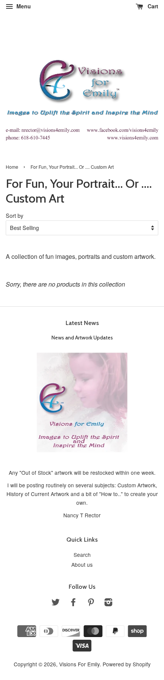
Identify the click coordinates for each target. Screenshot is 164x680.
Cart (152, 6)
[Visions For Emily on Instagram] (108, 603)
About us (82, 564)
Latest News (82, 323)
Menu (23, 6)
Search (82, 554)
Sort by (14, 215)
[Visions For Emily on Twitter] (55, 603)
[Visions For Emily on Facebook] (73, 603)
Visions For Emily (79, 664)
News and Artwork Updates (82, 337)
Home (12, 166)
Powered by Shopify (127, 664)
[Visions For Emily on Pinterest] (91, 603)
